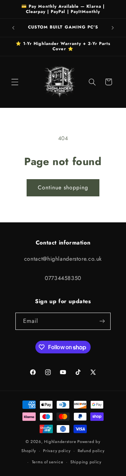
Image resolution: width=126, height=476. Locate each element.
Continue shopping (63, 187)
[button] (15, 82)
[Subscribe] (102, 321)
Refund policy (91, 451)
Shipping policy (86, 462)
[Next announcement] (112, 27)
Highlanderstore (60, 441)
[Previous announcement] (13, 27)
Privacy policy (56, 451)
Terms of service (47, 462)
